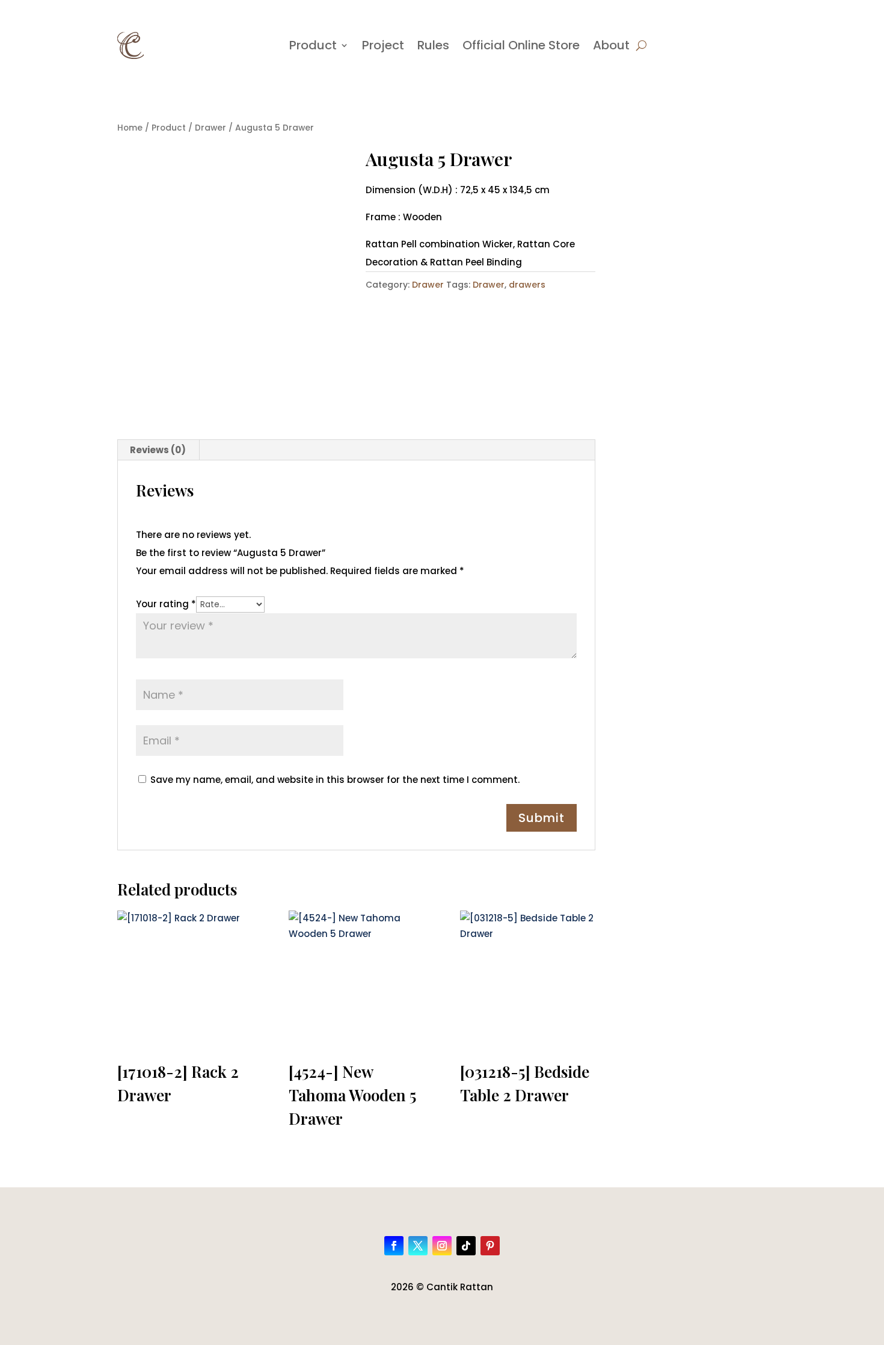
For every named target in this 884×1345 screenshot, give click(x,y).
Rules (433, 45)
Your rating (166, 604)
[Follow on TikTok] (466, 1245)
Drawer (210, 128)
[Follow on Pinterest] (490, 1245)
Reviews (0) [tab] (158, 450)
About (611, 45)
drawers (527, 285)
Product (313, 45)
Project (383, 45)
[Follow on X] (418, 1245)
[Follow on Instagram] (442, 1245)
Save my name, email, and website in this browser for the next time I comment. (335, 779)
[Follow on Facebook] (394, 1245)
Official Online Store (521, 45)
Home (130, 128)
